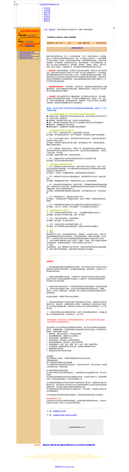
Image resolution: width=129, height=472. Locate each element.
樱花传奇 (70, 445)
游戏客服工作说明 (59, 411)
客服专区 (47, 21)
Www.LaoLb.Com (68, 466)
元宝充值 (47, 10)
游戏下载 (47, 12)
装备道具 (47, 19)
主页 (45, 29)
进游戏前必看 (29, 46)
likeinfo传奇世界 (79, 445)
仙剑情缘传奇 (90, 445)
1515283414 (30, 41)
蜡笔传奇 (46, 445)
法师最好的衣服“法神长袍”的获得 (65, 415)
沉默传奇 (53, 445)
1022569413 (32, 35)
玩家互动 (47, 16)
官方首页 (47, 8)
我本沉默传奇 (61, 445)
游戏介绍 (47, 14)
